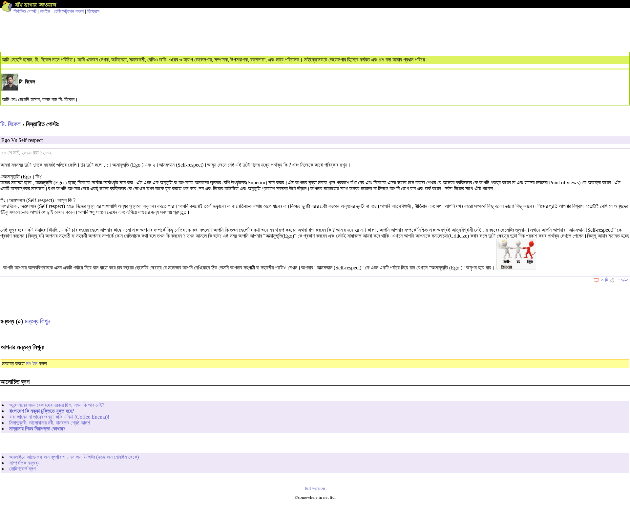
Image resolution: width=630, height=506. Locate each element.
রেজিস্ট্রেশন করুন (69, 11)
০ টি (604, 280)
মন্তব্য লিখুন (37, 321)
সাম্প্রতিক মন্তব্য (24, 463)
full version (315, 488)
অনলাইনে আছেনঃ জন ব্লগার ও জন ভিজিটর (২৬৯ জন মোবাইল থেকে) (74, 457)
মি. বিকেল (10, 124)
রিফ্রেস (93, 11)
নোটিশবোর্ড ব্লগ (22, 469)
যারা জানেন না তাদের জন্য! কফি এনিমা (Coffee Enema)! (59, 417)
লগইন (45, 11)
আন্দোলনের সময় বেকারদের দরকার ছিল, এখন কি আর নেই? (56, 405)
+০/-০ (623, 280)
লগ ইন (31, 363)
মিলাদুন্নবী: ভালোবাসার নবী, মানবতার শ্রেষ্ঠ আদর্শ (49, 423)
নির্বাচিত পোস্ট (24, 11)
